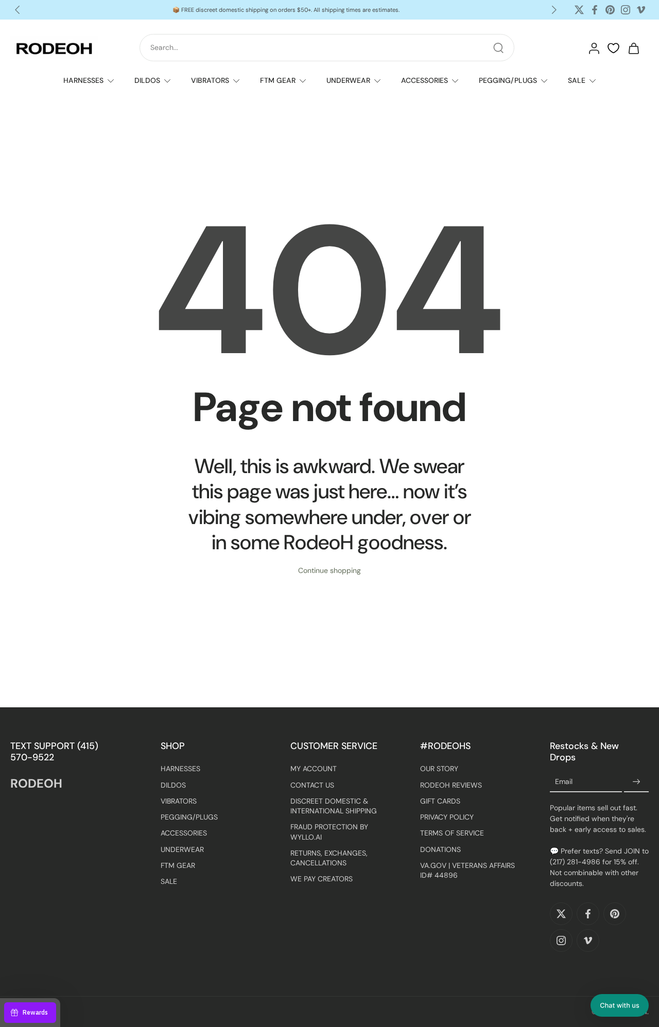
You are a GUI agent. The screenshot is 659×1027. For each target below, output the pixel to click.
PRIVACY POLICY (447, 817)
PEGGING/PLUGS (508, 80)
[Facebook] (594, 10)
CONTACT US (312, 785)
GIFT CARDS (440, 801)
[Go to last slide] (17, 10)
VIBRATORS (210, 80)
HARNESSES (83, 80)
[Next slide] (554, 10)
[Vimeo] (641, 10)
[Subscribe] (636, 782)
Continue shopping (329, 570)
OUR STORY (439, 768)
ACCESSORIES (424, 80)
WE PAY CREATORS (321, 878)
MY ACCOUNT (313, 768)
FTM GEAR (278, 80)
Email (564, 781)
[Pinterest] (610, 10)
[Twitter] (579, 10)
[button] (620, 1005)
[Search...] (498, 48)
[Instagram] (625, 10)
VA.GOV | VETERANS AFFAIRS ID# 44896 (467, 870)
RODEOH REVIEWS (451, 785)
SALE (576, 80)
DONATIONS (440, 849)
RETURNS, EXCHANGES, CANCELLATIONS (329, 857)
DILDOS (147, 80)
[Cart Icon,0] (633, 48)
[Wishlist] (613, 48)
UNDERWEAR (348, 80)
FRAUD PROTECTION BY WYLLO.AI (329, 831)
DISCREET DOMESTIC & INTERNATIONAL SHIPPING (333, 805)
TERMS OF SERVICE (452, 833)
